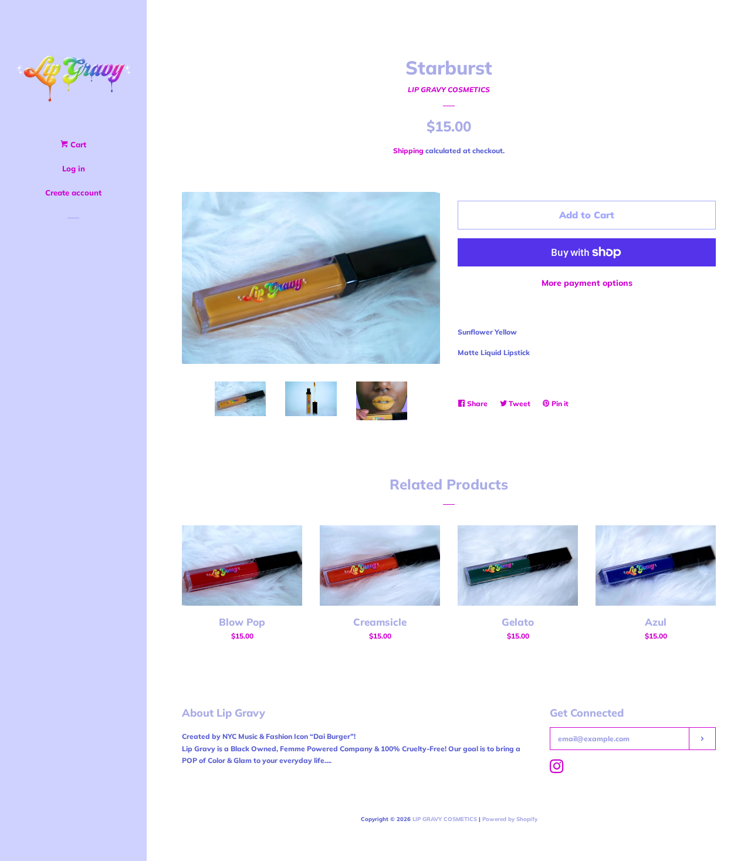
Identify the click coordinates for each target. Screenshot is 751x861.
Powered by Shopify (509, 818)
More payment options (587, 283)
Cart (77, 144)
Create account (73, 192)
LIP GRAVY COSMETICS (449, 89)
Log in (73, 168)
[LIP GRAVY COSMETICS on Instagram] (557, 769)
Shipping (408, 150)
